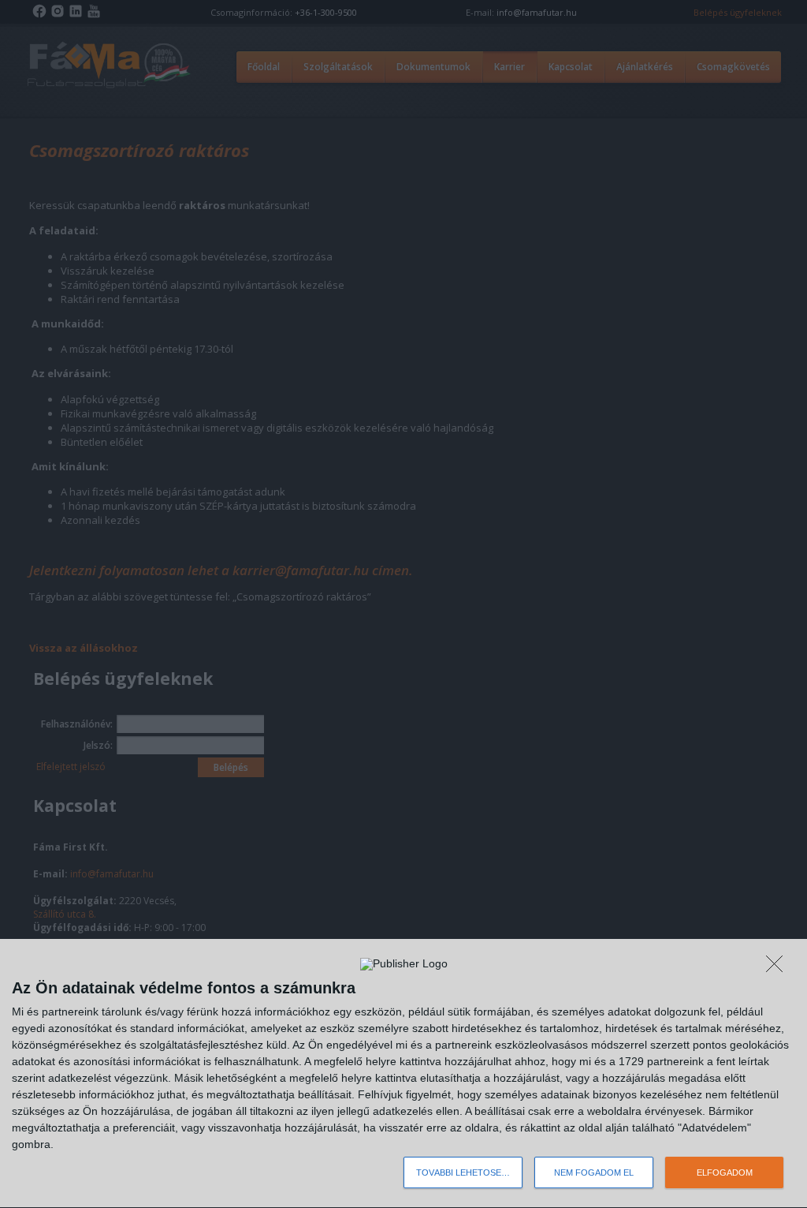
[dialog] (403, 1074)
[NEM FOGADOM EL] (778, 968)
